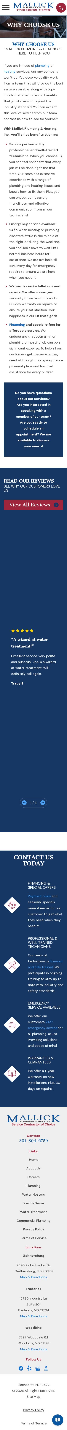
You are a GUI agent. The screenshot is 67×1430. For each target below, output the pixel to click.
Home (33, 1159)
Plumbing (33, 1186)
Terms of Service (34, 1238)
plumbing (42, 65)
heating (9, 71)
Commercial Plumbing (33, 1220)
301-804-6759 (33, 1140)
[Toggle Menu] (5, 7)
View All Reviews (29, 505)
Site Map (33, 1396)
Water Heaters (33, 1194)
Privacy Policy (33, 1229)
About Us (33, 1168)
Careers (33, 1177)
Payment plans (39, 896)
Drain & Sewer (33, 1203)
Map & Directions (33, 1277)
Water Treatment (33, 1212)
